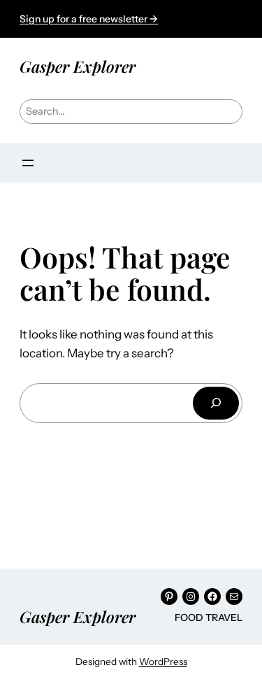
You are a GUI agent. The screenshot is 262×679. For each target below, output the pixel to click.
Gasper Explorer (78, 66)
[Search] (216, 403)
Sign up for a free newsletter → (89, 19)
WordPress (163, 661)
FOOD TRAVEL (208, 617)
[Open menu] (28, 163)
